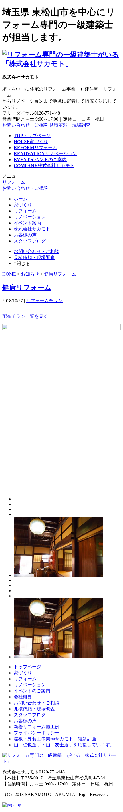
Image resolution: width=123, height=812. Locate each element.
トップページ (27, 666)
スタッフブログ (30, 240)
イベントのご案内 (32, 690)
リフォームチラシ (44, 300)
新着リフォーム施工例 (36, 726)
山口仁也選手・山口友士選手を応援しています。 (64, 744)
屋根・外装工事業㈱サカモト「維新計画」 (57, 738)
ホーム (20, 198)
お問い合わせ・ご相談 (25, 125)
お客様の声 (25, 234)
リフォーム (13, 182)
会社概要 (23, 696)
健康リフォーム (60, 274)
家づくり (23, 204)
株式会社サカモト (32, 228)
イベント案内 (27, 222)
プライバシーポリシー (36, 732)
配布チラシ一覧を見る (25, 316)
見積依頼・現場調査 (69, 125)
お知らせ (30, 274)
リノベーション (30, 216)
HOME (9, 274)
